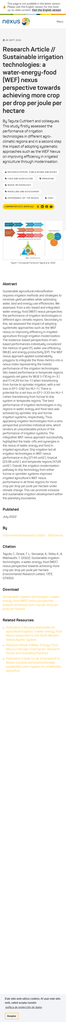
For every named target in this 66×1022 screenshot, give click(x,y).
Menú (60, 21)
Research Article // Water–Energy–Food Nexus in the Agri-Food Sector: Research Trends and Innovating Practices (33, 649)
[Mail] (51, 206)
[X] (38, 206)
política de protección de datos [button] (23, 1007)
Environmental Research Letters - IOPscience (33, 535)
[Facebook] (46, 206)
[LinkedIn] (42, 206)
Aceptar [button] (11, 1016)
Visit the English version (46, 10)
